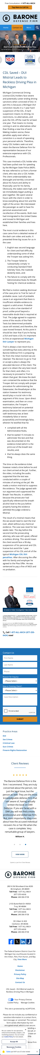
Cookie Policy (12, 1002)
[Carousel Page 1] (14, 844)
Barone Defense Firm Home (20, 18)
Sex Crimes (7, 739)
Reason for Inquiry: (11, 677)
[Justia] (29, 941)
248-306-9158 (23, 897)
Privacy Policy (20, 974)
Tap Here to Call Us (20, 7)
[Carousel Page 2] (20, 844)
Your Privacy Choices (23, 999)
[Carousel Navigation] (20, 844)
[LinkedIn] (23, 941)
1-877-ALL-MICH (22, 893)
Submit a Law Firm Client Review (20, 862)
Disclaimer (20, 970)
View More (20, 854)
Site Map (20, 978)
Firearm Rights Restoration (15, 750)
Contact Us (17, 27)
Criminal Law (9, 743)
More (29, 27)
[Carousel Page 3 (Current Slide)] (25, 844)
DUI (4, 736)
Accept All (14, 1042)
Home (5, 27)
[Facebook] (11, 941)
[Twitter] (17, 941)
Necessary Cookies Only (14, 1048)
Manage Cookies (28, 1002)
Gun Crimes (8, 746)
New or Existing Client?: (12, 686)
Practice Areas (10, 731)
